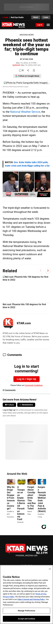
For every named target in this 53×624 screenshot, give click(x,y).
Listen (46, 17)
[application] (26, 183)
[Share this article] (28, 70)
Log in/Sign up (9, 410)
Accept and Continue (26, 619)
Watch (35, 17)
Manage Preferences (26, 611)
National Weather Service (25, 111)
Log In (39, 25)
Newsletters (27, 405)
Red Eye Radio (17, 17)
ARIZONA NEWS (27, 35)
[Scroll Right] (47, 270)
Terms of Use (40, 594)
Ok (50, 569)
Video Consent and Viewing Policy (31, 599)
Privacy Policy (8, 597)
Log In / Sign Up (26, 379)
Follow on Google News (28, 76)
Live (6, 17)
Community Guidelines (34, 385)
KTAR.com (24, 323)
